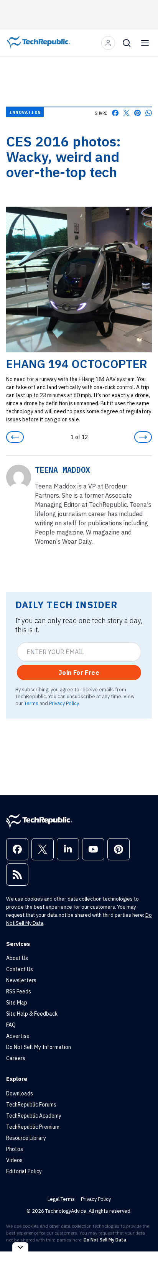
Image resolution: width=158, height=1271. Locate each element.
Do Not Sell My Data (105, 1240)
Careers (15, 1058)
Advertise (18, 1036)
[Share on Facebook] (115, 113)
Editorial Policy (24, 1171)
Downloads (19, 1093)
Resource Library (26, 1138)
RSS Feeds (18, 991)
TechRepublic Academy (33, 1115)
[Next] (143, 437)
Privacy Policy (64, 703)
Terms (31, 703)
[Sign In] (108, 43)
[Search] (126, 43)
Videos (14, 1160)
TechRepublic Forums (31, 1104)
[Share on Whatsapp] (148, 113)
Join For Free (79, 672)
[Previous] (15, 437)
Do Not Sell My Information (38, 1047)
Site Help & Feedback (32, 1013)
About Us (17, 958)
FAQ (11, 1024)
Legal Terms (61, 1199)
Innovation (25, 112)
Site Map (16, 1002)
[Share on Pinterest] (137, 113)
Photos (14, 1149)
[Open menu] (145, 43)
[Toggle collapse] (20, 1247)
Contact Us (19, 969)
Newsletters (21, 980)
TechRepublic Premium (32, 1126)
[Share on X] (126, 113)
